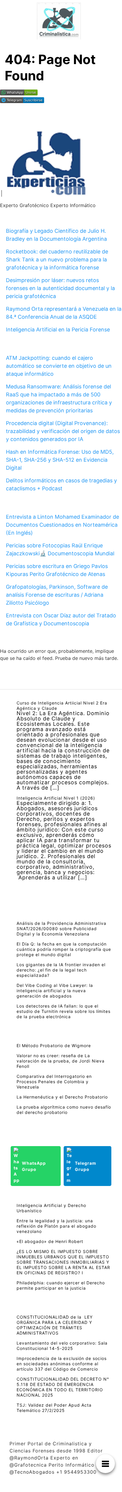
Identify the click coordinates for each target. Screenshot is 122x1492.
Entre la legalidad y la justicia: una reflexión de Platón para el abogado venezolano (56, 1226)
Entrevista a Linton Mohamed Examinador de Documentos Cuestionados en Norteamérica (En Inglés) (62, 525)
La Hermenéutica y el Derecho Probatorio (62, 1096)
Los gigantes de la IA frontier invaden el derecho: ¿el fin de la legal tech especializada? (61, 970)
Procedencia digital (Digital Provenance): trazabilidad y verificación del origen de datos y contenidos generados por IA (63, 431)
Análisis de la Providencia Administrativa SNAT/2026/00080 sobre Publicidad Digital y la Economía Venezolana (61, 928)
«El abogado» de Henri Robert (50, 1241)
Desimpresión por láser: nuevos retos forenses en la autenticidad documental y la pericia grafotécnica (60, 288)
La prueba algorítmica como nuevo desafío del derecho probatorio (64, 1109)
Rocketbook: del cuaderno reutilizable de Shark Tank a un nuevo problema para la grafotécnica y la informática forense (57, 259)
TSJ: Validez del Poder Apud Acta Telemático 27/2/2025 (54, 1407)
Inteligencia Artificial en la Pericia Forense (58, 329)
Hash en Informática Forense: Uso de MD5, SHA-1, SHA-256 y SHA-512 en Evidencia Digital (60, 460)
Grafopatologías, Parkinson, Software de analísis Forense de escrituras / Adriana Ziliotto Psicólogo (57, 595)
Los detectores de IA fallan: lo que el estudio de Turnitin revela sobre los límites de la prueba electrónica (63, 1011)
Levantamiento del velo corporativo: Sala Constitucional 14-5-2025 (62, 1345)
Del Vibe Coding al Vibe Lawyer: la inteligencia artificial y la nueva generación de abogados (55, 990)
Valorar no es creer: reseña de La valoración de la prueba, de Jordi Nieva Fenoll (61, 1061)
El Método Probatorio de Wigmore (54, 1045)
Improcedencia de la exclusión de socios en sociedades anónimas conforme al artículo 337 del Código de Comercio (62, 1363)
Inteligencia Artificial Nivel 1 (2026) (56, 797)
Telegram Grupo (85, 1166)
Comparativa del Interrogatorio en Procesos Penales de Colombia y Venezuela (54, 1081)
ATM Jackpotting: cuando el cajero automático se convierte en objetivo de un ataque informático (59, 366)
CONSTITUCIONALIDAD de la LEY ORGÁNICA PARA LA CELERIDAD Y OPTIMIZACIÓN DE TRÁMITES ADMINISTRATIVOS (55, 1324)
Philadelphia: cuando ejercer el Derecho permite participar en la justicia (61, 1285)
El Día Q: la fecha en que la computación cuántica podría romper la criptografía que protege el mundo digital (64, 949)
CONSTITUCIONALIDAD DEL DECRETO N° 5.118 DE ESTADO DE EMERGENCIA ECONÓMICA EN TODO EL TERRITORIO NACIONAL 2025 (63, 1387)
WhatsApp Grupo (34, 1166)
